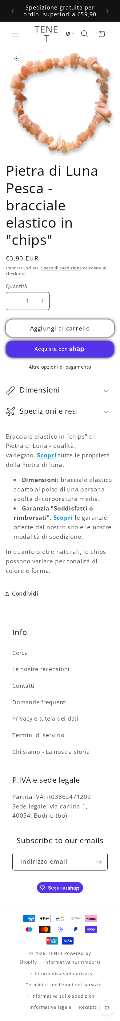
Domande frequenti (39, 702)
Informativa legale (51, 1007)
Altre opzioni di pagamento (60, 367)
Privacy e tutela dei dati (45, 718)
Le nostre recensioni (41, 669)
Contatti (23, 685)
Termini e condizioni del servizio (64, 985)
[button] (15, 33)
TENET (56, 953)
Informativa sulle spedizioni (63, 996)
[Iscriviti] (98, 861)
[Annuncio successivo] (107, 11)
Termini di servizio (38, 735)
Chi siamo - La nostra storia (51, 751)
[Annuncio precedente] (12, 11)
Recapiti (88, 1007)
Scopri (63, 517)
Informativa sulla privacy (64, 973)
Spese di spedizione (61, 268)
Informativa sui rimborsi (72, 962)
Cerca (20, 652)
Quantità (16, 286)
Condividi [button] (25, 593)
